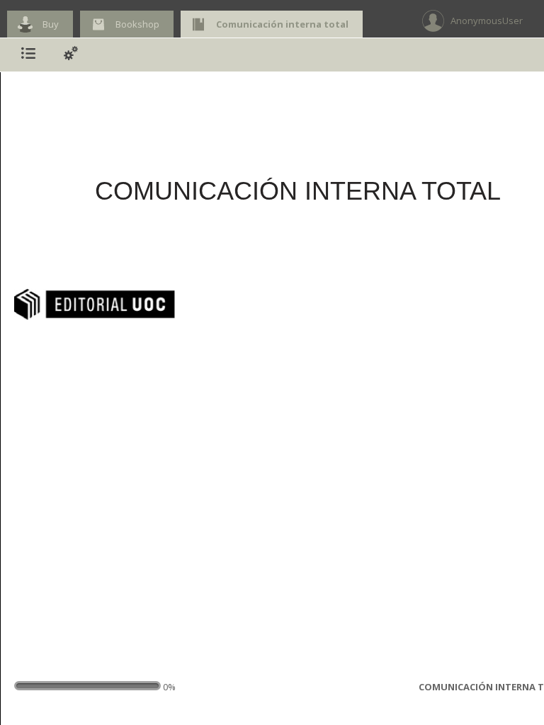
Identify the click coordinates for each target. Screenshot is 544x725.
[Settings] (71, 55)
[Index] (28, 55)
